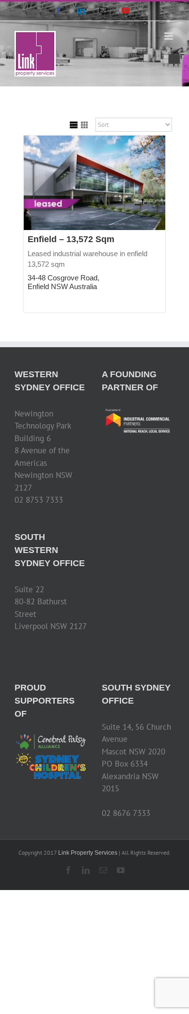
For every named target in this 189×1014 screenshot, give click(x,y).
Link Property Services (87, 852)
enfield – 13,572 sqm (71, 239)
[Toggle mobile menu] (169, 36)
